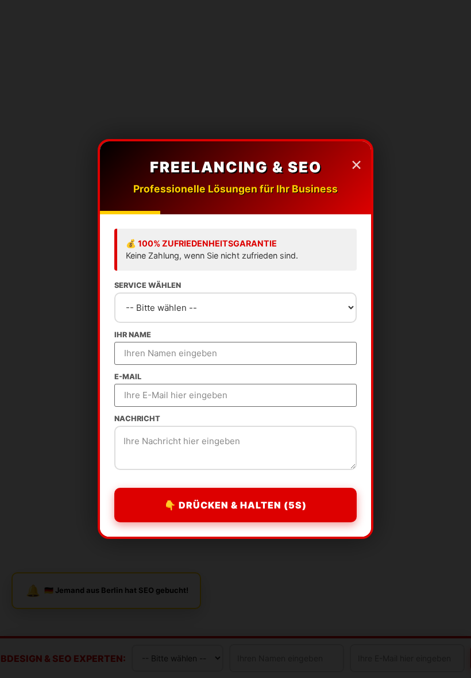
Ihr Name (132, 335)
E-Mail (127, 377)
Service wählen (147, 286)
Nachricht (137, 419)
